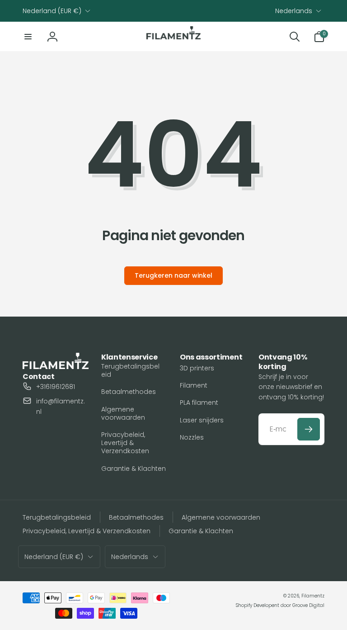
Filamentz (312, 595)
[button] (28, 37)
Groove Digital (308, 605)
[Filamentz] (56, 366)
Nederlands (293, 10)
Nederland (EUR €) (52, 10)
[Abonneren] (308, 429)
